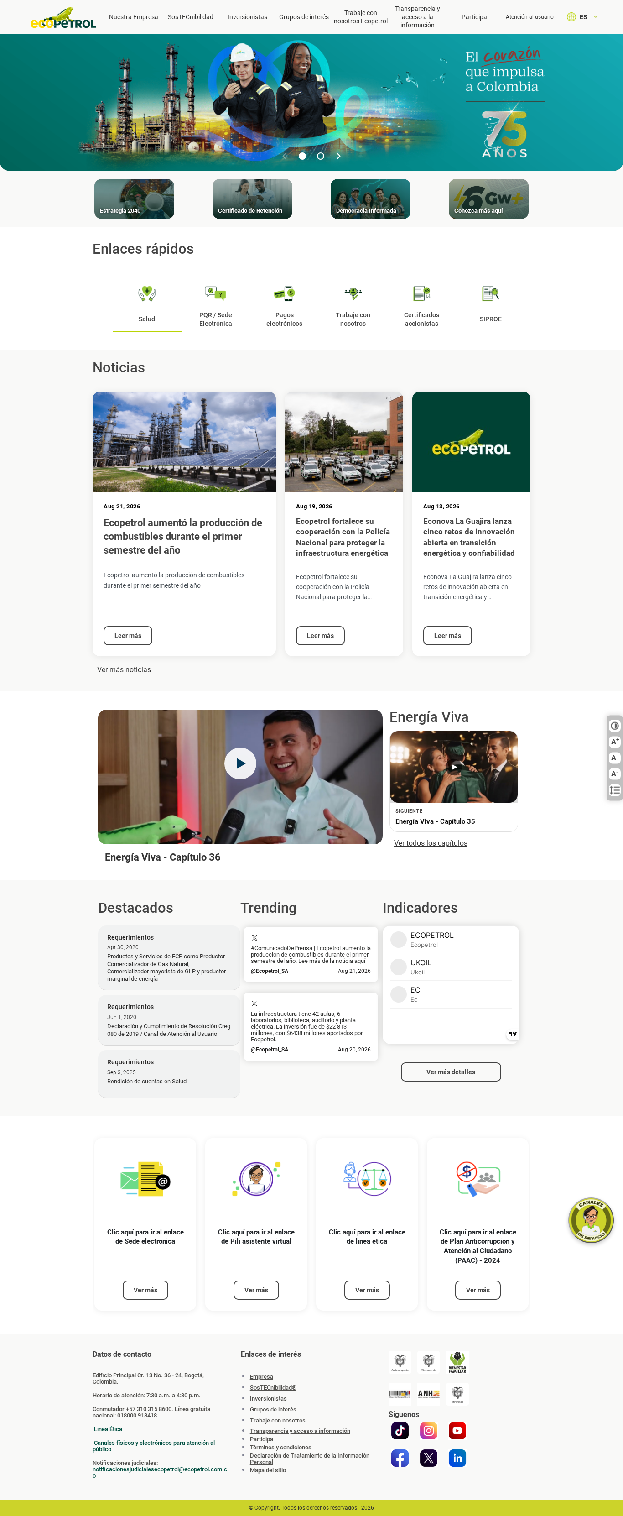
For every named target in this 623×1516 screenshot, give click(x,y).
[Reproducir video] (240, 763)
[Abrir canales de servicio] (591, 1220)
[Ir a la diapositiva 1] (302, 156)
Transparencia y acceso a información (300, 1431)
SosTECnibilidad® (273, 1387)
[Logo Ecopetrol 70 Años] (64, 17)
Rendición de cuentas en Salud (147, 1081)
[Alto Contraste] (615, 726)
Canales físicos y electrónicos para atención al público (154, 1446)
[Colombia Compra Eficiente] (400, 1394)
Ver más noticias (124, 669)
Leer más (127, 635)
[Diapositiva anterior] (284, 156)
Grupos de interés (304, 17)
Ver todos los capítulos (430, 843)
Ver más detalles (450, 1072)
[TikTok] (400, 1431)
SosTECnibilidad (190, 17)
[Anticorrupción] (400, 1362)
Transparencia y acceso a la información (417, 17)
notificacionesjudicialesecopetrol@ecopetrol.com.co (160, 1472)
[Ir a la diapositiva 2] (320, 156)
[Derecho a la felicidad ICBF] (457, 1362)
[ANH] (428, 1394)
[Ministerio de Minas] (457, 1394)
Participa (474, 17)
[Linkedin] (457, 1458)
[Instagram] (428, 1431)
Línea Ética (108, 1429)
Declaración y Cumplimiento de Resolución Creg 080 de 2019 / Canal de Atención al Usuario (168, 1030)
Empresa (261, 1376)
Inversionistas (247, 17)
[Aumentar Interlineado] (615, 790)
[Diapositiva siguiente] (339, 156)
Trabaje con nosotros (278, 1420)
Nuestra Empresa (133, 17)
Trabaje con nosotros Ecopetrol (361, 17)
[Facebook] (400, 1458)
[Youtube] (457, 1431)
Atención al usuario (530, 17)
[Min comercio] (428, 1362)
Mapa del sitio (268, 1470)
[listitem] (145, 1224)
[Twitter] (428, 1458)
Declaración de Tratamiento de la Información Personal (309, 1459)
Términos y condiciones (281, 1447)
